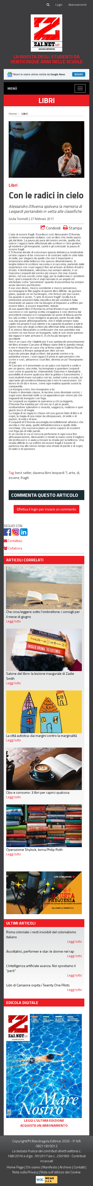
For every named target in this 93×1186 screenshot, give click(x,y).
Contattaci (14, 540)
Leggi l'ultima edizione (44, 1120)
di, (78, 472)
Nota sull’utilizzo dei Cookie (60, 1172)
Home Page (15, 1167)
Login (58, 4)
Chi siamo (33, 1167)
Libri (46, 100)
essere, (15, 477)
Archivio (65, 1167)
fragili (25, 477)
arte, (73, 472)
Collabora (14, 548)
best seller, (24, 472)
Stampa (75, 227)
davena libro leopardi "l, (51, 472)
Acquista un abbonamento (44, 1125)
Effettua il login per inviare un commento (46, 509)
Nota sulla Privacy (25, 1172)
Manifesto (49, 1167)
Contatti (79, 1167)
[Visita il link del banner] (46, 73)
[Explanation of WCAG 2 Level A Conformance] (47, 1178)
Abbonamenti (77, 4)
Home (13, 113)
